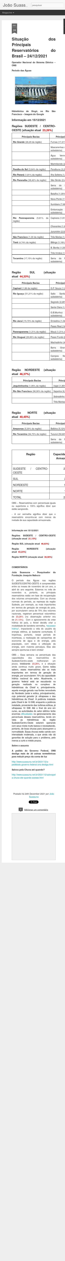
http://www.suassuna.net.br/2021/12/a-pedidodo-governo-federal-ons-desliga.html (32, 763)
